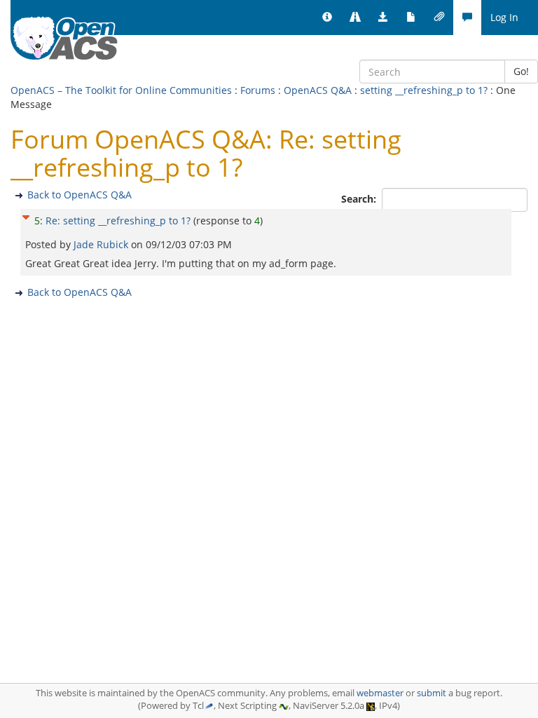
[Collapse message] (26, 215)
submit (431, 693)
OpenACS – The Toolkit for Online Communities (121, 90)
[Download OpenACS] (383, 17)
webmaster (380, 693)
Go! (521, 71)
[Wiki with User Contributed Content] (439, 17)
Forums (257, 90)
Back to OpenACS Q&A (79, 194)
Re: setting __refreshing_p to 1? (118, 220)
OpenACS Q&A (318, 90)
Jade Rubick (102, 244)
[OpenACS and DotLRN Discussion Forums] (467, 17)
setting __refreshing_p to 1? (424, 90)
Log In (504, 17)
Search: (360, 198)
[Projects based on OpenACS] (355, 17)
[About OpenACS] (327, 17)
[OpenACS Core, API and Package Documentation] (411, 17)
